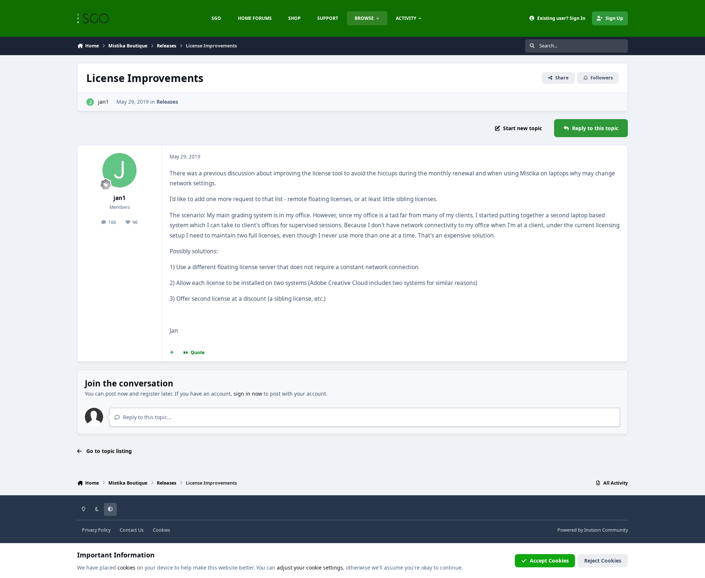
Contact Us (132, 530)
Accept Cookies (549, 560)
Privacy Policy (96, 530)
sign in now (248, 393)
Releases (167, 101)
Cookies (161, 530)
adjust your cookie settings (310, 567)
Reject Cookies (602, 560)
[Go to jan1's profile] (90, 102)
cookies (126, 567)
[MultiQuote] (172, 352)
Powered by (592, 530)
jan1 (103, 101)
